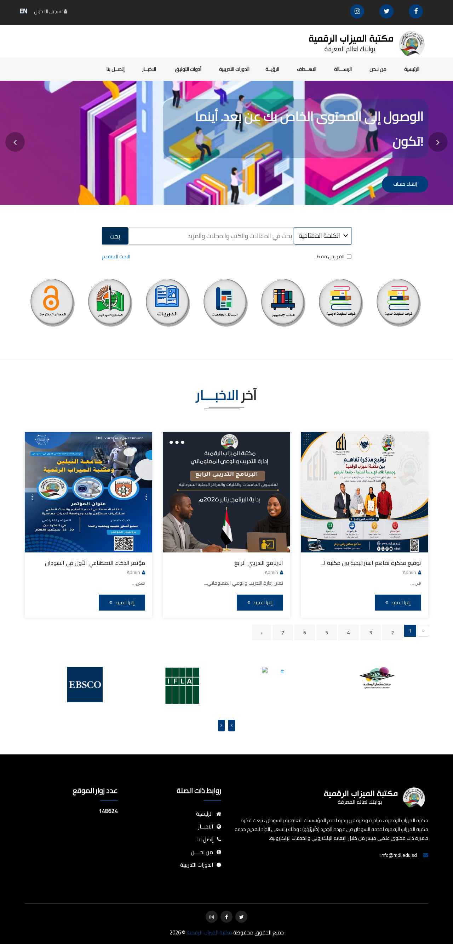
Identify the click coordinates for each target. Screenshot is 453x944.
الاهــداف (306, 69)
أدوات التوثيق (188, 69)
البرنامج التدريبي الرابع (258, 562)
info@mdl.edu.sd (398, 855)
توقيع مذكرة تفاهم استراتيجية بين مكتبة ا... (371, 562)
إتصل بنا (205, 839)
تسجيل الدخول (49, 11)
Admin (409, 572)
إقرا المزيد (400, 602)
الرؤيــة (272, 69)
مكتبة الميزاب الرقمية (208, 932)
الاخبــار (149, 69)
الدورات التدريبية (234, 69)
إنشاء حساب (405, 184)
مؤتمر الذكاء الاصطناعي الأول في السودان (95, 562)
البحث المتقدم (116, 256)
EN (23, 11)
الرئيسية (411, 69)
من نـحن (377, 69)
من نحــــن (202, 852)
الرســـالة (343, 69)
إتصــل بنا (116, 69)
